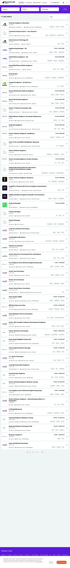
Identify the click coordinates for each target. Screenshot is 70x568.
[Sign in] (63, 2)
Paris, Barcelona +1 (14, 207)
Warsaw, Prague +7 (14, 198)
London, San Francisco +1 (15, 112)
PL (67, 2)
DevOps (15, 555)
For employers (55, 2)
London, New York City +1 (15, 69)
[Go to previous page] (25, 452)
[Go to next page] (44, 452)
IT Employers (28, 2)
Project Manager (44, 555)
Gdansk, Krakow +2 (14, 369)
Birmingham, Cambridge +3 (16, 27)
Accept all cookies (61, 562)
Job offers (21, 2)
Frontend (20, 555)
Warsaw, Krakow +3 (14, 249)
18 (42, 452)
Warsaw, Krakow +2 (14, 292)
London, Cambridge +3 (15, 44)
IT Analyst (9, 555)
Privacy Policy (39, 561)
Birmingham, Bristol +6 (15, 52)
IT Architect (64, 555)
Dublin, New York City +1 (15, 190)
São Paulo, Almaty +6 (14, 146)
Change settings (51, 562)
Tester (54, 555)
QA (50, 555)
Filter (65, 9)
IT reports (44, 2)
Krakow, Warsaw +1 (14, 232)
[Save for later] (66, 24)
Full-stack (26, 555)
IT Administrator (35, 555)
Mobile (58, 555)
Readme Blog (36, 2)
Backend (3, 555)
